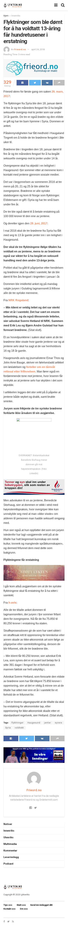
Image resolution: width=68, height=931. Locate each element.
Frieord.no (20, 49)
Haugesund (34, 723)
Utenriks (8, 837)
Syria (8, 728)
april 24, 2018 (38, 49)
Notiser (7, 824)
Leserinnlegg (11, 857)
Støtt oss (21, 905)
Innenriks (15, 16)
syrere (58, 723)
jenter (47, 723)
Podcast (8, 863)
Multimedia (10, 844)
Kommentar (10, 850)
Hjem (6, 16)
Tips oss (7, 905)
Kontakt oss (9, 909)
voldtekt (19, 728)
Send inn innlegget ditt (41, 905)
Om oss (24, 909)
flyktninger (18, 723)
